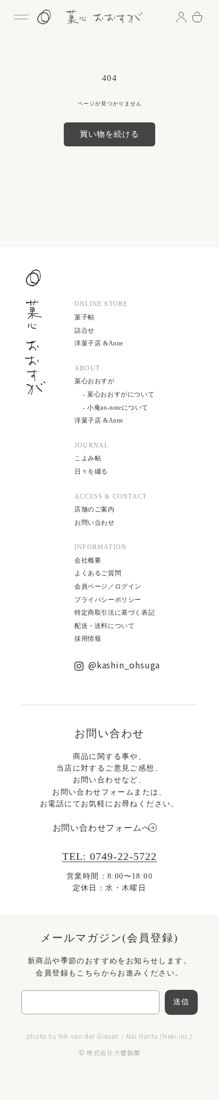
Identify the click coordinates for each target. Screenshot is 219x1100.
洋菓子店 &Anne (98, 343)
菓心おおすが (94, 381)
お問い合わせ (94, 522)
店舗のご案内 (94, 509)
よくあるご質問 (97, 573)
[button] (21, 17)
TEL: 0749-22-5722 (109, 856)
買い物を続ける (109, 134)
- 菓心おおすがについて (118, 394)
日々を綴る (91, 471)
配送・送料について (104, 626)
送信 (181, 1002)
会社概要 (87, 560)
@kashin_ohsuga (124, 664)
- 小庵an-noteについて (115, 407)
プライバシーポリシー (107, 599)
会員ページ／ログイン (107, 586)
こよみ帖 (87, 458)
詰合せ (84, 330)
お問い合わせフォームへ (102, 827)
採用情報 (87, 638)
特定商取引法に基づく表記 (114, 612)
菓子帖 (84, 317)
